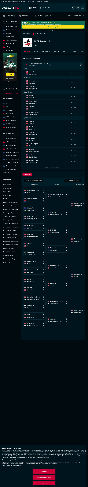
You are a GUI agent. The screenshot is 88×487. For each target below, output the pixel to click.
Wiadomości (46, 51)
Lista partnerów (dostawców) (11, 465)
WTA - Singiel (41, 34)
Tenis (27, 34)
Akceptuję (44, 471)
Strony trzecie (45, 457)
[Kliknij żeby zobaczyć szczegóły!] (53, 73)
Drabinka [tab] (27, 174)
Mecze (65, 51)
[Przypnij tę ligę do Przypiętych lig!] (49, 41)
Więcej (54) (7, 173)
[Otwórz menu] (82, 8)
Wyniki (56, 51)
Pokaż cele (43, 483)
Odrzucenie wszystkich (44, 477)
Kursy (36, 51)
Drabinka (74, 51)
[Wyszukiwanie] (73, 8)
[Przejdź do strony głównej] (15, 8)
